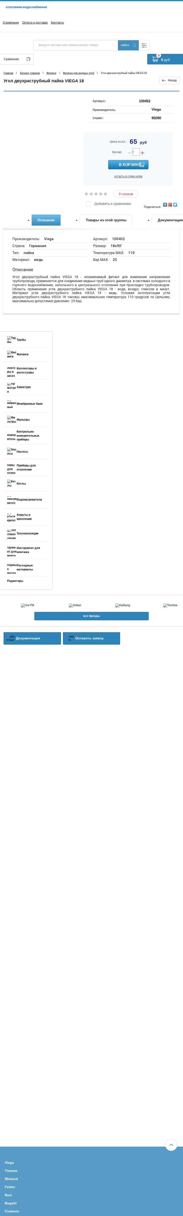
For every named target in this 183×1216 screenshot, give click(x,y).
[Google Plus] (170, 205)
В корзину (130, 165)
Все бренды (91, 616)
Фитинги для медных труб (78, 73)
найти (125, 45)
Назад (172, 80)
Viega (156, 109)
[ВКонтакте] (165, 205)
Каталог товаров (30, 73)
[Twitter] (175, 205)
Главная (8, 73)
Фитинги (51, 73)
